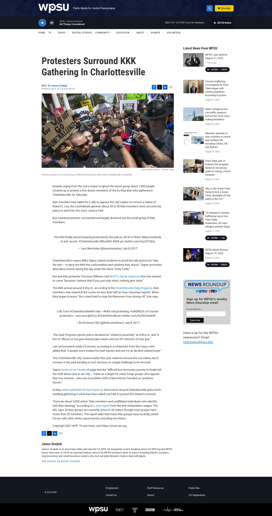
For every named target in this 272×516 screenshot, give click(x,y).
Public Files (194, 488)
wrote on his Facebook (75, 369)
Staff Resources (155, 488)
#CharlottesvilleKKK (82, 311)
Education (123, 32)
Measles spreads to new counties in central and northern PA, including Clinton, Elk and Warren (217, 140)
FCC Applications (197, 495)
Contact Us (111, 495)
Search (150, 495)
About (140, 32)
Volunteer (174, 32)
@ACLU (92, 315)
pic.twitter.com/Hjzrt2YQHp (137, 241)
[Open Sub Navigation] (54, 32)
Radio (61, 32)
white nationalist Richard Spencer (82, 389)
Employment (112, 488)
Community (102, 32)
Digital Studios (82, 32)
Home (41, 32)
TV (49, 32)
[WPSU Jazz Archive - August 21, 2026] (193, 60)
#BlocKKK (105, 241)
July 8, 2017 (129, 248)
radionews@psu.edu (198, 342)
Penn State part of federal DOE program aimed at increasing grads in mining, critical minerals (217, 167)
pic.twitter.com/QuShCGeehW (137, 315)
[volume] (51, 22)
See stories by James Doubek (61, 461)
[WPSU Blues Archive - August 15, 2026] (193, 255)
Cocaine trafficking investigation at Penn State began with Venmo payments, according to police (216, 88)
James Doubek (59, 85)
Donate (225, 8)
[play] (42, 23)
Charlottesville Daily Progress (134, 288)
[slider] (56, 22)
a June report (101, 405)
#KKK (116, 241)
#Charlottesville (89, 241)
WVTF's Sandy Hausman (125, 276)
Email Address (194, 309)
